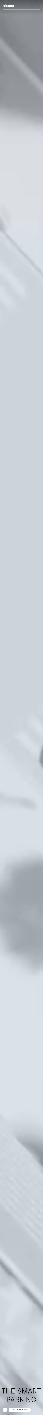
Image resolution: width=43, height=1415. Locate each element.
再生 (5, 1410)
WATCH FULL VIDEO (21, 1410)
